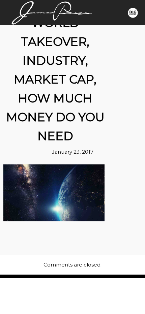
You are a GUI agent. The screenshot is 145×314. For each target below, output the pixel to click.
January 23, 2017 (72, 152)
